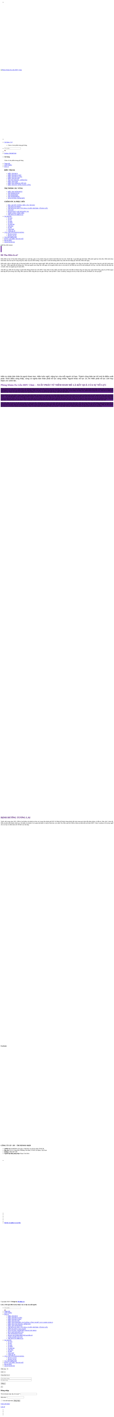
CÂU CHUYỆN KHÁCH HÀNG (14, 232)
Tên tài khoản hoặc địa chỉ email (10, 1394)
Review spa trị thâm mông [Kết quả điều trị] (20, 1335)
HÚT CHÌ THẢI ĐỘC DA (16, 1332)
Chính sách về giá (9, 1214)
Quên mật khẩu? (5, 1404)
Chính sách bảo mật (10, 1213)
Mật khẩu (4, 1397)
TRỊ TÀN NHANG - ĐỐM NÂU (17, 180)
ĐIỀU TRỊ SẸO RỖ (14, 178)
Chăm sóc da (11, 231)
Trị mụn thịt (11, 224)
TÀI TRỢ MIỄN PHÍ (10, 237)
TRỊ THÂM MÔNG (14, 196)
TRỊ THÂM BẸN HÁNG (15, 1333)
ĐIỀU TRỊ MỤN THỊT (14, 175)
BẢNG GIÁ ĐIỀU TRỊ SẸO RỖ (13, 239)
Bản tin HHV (8, 240)
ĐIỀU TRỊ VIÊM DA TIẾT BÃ (17, 183)
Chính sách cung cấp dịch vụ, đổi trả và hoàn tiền (19, 1219)
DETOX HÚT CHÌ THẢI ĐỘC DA (18, 211)
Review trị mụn (12, 234)
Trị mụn (10, 218)
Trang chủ (7, 163)
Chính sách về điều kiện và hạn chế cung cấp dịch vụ (20, 1221)
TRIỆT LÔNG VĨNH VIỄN (16, 213)
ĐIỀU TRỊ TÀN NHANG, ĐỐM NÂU (19, 1324)
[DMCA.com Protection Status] (57, 1300)
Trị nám (10, 221)
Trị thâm (10, 222)
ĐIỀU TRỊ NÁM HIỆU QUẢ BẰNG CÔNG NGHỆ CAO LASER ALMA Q (30, 1322)
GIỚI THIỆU (8, 165)
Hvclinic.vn (21, 1301)
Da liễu (10, 227)
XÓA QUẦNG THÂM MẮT (16, 198)
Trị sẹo (10, 219)
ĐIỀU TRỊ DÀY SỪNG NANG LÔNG (19, 185)
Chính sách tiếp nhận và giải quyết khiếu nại (17, 1216)
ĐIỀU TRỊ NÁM (13, 181)
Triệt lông (10, 226)
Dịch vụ (6, 166)
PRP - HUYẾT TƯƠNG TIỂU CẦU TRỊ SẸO (21, 205)
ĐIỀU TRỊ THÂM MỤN (15, 191)
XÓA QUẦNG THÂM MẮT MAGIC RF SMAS (22, 1330)
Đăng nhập (17, 1400)
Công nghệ (11, 229)
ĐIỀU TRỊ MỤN (13, 173)
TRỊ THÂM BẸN (13, 195)
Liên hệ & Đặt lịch (9, 242)
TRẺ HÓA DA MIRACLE (15, 214)
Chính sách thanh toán (11, 1218)
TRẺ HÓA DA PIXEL (14, 206)
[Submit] (5, 150)
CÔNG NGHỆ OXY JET (15, 1337)
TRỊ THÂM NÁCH (13, 193)
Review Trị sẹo (12, 235)
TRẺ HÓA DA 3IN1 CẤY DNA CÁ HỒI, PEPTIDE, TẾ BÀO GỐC (28, 208)
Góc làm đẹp (7, 216)
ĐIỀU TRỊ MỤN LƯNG (15, 176)
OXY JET (11, 210)
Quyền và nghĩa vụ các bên (12, 1223)
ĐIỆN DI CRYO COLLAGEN (17, 1329)
